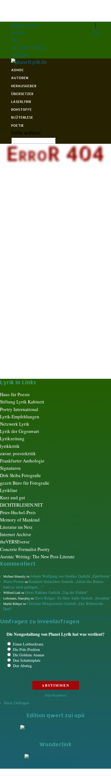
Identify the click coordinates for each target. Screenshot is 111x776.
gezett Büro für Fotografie (24, 483)
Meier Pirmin (13, 581)
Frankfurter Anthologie (22, 461)
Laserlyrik (21, 101)
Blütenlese (22, 117)
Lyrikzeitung (12, 438)
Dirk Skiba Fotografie (20, 475)
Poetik (17, 125)
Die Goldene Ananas (28, 654)
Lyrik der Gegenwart (19, 431)
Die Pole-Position (26, 649)
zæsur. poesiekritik (18, 453)
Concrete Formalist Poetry (25, 549)
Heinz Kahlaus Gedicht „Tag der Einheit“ (56, 592)
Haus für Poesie (15, 394)
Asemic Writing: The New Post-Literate (37, 556)
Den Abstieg (22, 665)
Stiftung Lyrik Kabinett (22, 402)
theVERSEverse (15, 542)
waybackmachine (24, 25)
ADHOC (17, 70)
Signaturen (10, 468)
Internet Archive (15, 534)
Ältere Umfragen (16, 702)
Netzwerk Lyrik (14, 424)
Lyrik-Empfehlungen (19, 416)
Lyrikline (9, 490)
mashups (18, 32)
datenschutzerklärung (28, 47)
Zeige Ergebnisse (56, 695)
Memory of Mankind (20, 520)
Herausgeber (23, 86)
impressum (19, 54)
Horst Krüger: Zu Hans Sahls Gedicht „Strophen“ (72, 598)
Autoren (19, 78)
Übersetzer (22, 94)
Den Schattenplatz (26, 660)
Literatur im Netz (16, 527)
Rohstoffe (21, 109)
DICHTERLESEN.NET (21, 505)
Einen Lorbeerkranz (28, 644)
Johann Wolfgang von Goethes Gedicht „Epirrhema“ (70, 576)
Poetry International (19, 409)
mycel (15, 40)
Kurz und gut (12, 497)
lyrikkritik (10, 446)
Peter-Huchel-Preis (18, 512)
